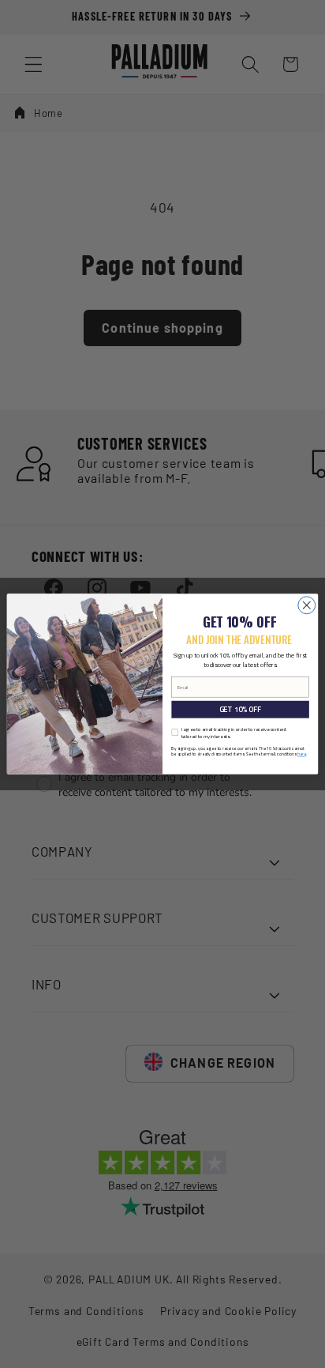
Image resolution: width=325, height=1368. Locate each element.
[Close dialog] (307, 605)
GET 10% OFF (240, 709)
